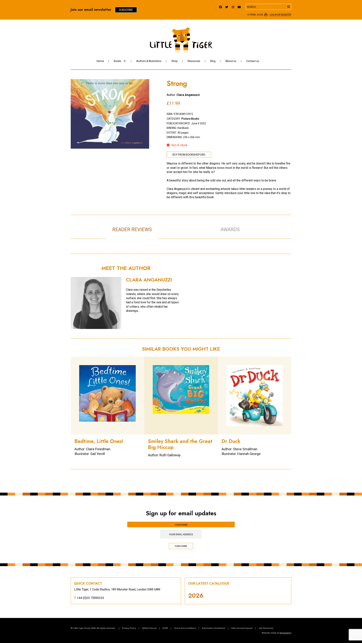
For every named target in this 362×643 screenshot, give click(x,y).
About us (230, 61)
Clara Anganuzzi (188, 95)
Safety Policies (149, 628)
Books (117, 61)
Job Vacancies (265, 628)
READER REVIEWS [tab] (132, 229)
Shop (174, 61)
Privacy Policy (129, 628)
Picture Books (190, 118)
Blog (213, 61)
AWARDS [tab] (230, 229)
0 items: (255, 14)
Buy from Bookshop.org (189, 154)
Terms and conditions (185, 628)
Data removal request (241, 628)
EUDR (165, 628)
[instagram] (233, 6)
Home (100, 61)
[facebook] (220, 6)
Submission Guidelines (213, 628)
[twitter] (227, 6)
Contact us (252, 61)
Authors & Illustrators (148, 61)
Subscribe (126, 9)
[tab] (185, 225)
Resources (194, 61)
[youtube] (239, 6)
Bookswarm (285, 633)
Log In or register (280, 15)
